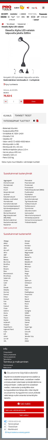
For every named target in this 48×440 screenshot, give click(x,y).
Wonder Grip (29, 336)
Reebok (27, 301)
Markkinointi (13, 429)
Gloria (6, 313)
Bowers (6, 269)
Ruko (26, 306)
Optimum (28, 281)
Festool (6, 306)
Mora (26, 269)
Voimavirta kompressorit (33, 220)
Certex (6, 281)
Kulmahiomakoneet (10, 204)
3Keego (6, 241)
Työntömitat (29, 208)
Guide (5, 315)
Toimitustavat (8, 365)
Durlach (6, 299)
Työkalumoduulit (31, 204)
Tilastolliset (12, 426)
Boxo (5, 271)
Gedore (6, 311)
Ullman (27, 329)
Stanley (27, 320)
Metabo (27, 260)
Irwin (5, 332)
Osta (33, 101)
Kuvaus (7, 115)
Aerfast (6, 246)
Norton (27, 276)
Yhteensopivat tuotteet (16, 121)
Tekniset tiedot (23, 115)
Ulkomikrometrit (30, 211)
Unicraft (27, 332)
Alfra (5, 253)
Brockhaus (7, 276)
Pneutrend (28, 294)
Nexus (27, 271)
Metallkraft (28, 262)
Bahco (6, 257)
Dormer (6, 292)
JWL (5, 341)
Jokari (6, 336)
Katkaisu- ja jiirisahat (11, 199)
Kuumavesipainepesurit (12, 206)
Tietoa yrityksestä (9, 355)
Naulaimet (7, 225)
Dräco (6, 297)
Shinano (27, 315)
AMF (5, 255)
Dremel (6, 294)
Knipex (27, 243)
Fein (5, 301)
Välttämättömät (14, 421)
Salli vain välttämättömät (15, 410)
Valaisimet (22, 24)
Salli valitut (24, 415)
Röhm (27, 308)
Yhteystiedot (7, 352)
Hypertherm (8, 327)
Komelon (28, 246)
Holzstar (6, 325)
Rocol (27, 304)
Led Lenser (28, 250)
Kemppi (27, 241)
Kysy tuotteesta (11, 84)
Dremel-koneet (9, 183)
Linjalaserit (7, 211)
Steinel (27, 322)
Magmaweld (29, 253)
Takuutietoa (7, 359)
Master (27, 255)
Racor (27, 297)
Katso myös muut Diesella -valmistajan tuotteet (21, 162)
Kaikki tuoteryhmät (10, 228)
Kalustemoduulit (9, 197)
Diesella (6, 290)
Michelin (27, 264)
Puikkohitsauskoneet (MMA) (34, 190)
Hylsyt (6, 187)
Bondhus (7, 264)
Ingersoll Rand (9, 329)
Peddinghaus (29, 292)
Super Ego (28, 327)
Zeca (26, 339)
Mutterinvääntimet (10, 220)
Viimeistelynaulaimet (32, 218)
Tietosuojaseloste (9, 357)
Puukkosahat (29, 192)
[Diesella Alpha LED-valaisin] (24, 52)
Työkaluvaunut (30, 206)
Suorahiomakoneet (31, 199)
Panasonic (28, 288)
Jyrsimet (7, 194)
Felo (5, 304)
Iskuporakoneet (9, 192)
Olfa (26, 278)
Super (27, 325)
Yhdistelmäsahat (31, 222)
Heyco (6, 318)
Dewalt (6, 288)
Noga (26, 274)
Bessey (6, 260)
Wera (26, 334)
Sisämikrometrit (30, 197)
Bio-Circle (7, 262)
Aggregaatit (8, 181)
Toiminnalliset (13, 424)
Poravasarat (29, 187)
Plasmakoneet (30, 183)
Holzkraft (7, 322)
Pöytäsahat (29, 194)
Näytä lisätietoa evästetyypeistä (18, 432)
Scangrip (28, 311)
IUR (5, 334)
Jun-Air (6, 339)
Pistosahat (28, 181)
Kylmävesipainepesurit (11, 208)
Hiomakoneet (8, 185)
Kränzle (27, 248)
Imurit (6, 190)
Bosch (6, 267)
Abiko (5, 243)
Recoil (27, 299)
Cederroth (7, 278)
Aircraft (6, 250)
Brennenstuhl (8, 274)
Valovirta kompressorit (33, 215)
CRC (5, 285)
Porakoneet (29, 185)
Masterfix (28, 257)
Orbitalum (28, 283)
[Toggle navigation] (43, 8)
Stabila (27, 318)
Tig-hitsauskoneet (31, 201)
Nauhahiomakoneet (10, 222)
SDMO (27, 313)
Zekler (27, 341)
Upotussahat (29, 213)
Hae (33, 8)
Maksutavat (7, 368)
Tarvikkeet (11, 24)
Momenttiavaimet (10, 213)
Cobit (5, 283)
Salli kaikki (25, 403)
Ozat (26, 285)
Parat (26, 290)
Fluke (5, 308)
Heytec (6, 320)
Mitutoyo (28, 267)
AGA (5, 248)
